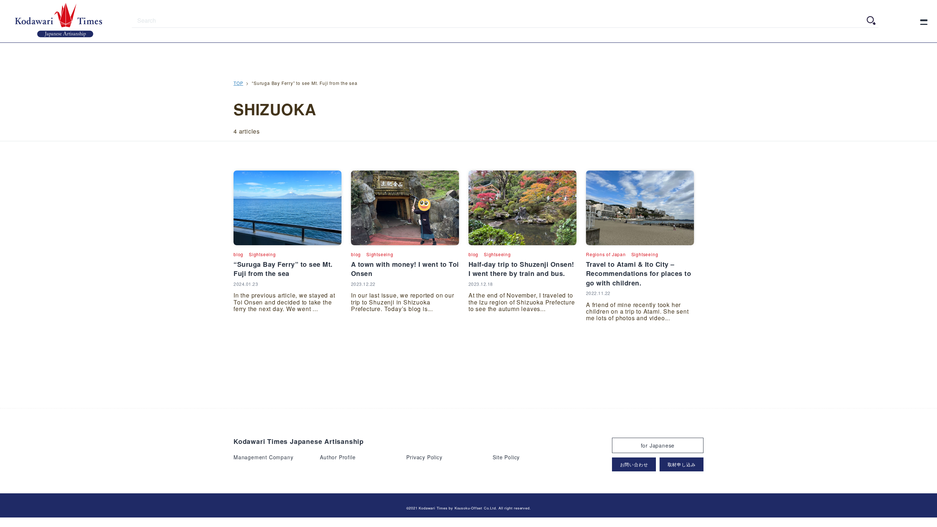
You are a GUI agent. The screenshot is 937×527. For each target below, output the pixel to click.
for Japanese (658, 445)
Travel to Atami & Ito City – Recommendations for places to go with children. (638, 273)
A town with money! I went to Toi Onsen (405, 268)
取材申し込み (682, 464)
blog (238, 254)
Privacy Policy (424, 457)
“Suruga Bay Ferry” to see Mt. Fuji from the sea (283, 268)
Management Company (263, 457)
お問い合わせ (634, 464)
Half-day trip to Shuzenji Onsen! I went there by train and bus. (521, 268)
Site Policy (506, 457)
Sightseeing (262, 254)
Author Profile (337, 457)
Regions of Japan (606, 254)
